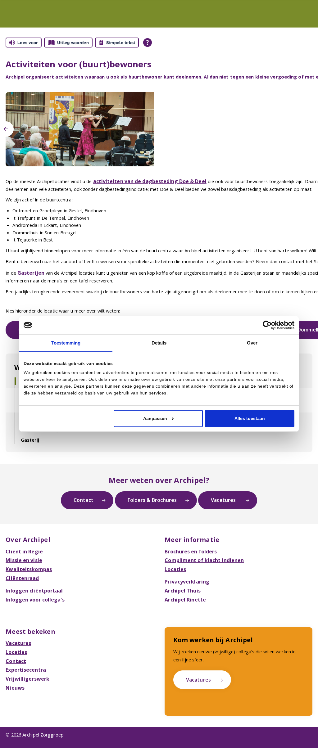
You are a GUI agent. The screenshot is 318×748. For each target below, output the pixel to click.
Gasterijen (29, 271)
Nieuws (14, 669)
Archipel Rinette (183, 585)
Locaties (175, 557)
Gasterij (29, 431)
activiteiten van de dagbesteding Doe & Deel (145, 181)
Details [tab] (159, 342)
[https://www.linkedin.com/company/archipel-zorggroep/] (38, 740)
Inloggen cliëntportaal (32, 577)
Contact (88, 490)
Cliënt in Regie (22, 541)
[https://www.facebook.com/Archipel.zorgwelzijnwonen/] (46, 740)
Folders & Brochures (152, 490)
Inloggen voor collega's (33, 585)
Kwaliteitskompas (27, 557)
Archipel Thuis (181, 577)
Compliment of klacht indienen (200, 549)
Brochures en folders (189, 541)
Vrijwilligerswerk (25, 661)
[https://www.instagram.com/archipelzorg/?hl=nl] (55, 740)
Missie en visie (22, 549)
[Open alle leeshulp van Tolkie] (147, 42)
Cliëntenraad (20, 565)
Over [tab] (252, 342)
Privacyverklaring (185, 569)
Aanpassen (155, 417)
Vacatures (219, 490)
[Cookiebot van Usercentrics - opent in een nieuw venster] (267, 325)
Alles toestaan (249, 417)
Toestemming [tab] (65, 342)
